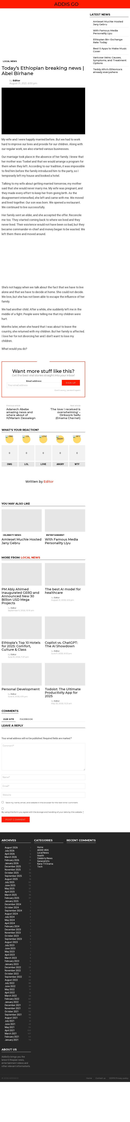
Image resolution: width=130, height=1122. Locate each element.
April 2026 (18, 854)
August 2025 (18, 879)
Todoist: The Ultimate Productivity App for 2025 (63, 692)
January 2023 (18, 964)
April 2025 (18, 891)
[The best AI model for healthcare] (65, 574)
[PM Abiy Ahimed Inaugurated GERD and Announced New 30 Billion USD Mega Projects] (22, 574)
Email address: (34, 381)
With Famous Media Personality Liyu (61, 541)
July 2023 (18, 945)
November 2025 (18, 869)
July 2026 (18, 850)
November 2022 (18, 970)
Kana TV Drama (45, 864)
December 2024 (18, 904)
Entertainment (55, 535)
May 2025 (18, 888)
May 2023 (18, 951)
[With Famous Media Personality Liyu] (65, 520)
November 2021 (18, 1008)
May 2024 (18, 920)
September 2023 (18, 939)
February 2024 (18, 926)
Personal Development (21, 689)
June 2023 (18, 948)
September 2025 (18, 876)
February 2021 (18, 1036)
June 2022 (18, 986)
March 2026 (18, 857)
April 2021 (18, 1030)
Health (40, 855)
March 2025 (18, 895)
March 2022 (18, 995)
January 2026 (18, 863)
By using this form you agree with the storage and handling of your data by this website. (43, 812)
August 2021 (18, 1018)
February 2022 (18, 999)
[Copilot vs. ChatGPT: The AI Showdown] (65, 627)
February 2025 (18, 898)
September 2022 (18, 977)
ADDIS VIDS (43, 850)
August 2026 (18, 847)
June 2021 (18, 1024)
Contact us (100, 1078)
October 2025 (18, 873)
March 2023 (18, 958)
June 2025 (18, 885)
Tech (39, 866)
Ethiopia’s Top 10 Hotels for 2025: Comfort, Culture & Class (21, 646)
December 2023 (18, 929)
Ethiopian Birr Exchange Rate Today (108, 41)
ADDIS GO (66, 4)
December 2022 (18, 967)
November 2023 (18, 932)
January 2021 (18, 1040)
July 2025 (18, 882)
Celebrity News (12, 535)
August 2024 (18, 914)
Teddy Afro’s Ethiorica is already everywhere (107, 71)
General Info (43, 861)
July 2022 (18, 983)
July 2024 (18, 917)
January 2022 (18, 1002)
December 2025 (18, 866)
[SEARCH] (127, 4)
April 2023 (18, 954)
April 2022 (18, 992)
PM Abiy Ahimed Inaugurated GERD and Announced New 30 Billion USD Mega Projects (20, 596)
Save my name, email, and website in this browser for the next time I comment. (42, 802)
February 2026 (18, 860)
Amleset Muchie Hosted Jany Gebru (22, 541)
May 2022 (18, 989)
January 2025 (18, 901)
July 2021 (18, 1021)
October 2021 (18, 1011)
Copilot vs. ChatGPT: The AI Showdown (61, 644)
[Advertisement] (43, 36)
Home (40, 847)
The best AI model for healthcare (63, 591)
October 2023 (18, 936)
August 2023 (18, 942)
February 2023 (18, 961)
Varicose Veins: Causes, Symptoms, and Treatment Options (109, 60)
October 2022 (18, 973)
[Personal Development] (22, 674)
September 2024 (18, 910)
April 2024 (18, 923)
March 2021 (18, 1033)
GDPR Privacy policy (118, 1078)
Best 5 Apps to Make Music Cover (110, 50)
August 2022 (18, 980)
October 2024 (18, 907)
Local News (30, 557)
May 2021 (18, 1027)
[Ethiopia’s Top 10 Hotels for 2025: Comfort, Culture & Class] (22, 627)
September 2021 (18, 1014)
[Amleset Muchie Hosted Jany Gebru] (22, 520)
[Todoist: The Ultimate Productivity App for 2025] (65, 674)
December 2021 (18, 1005)
